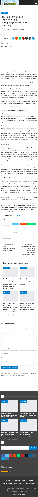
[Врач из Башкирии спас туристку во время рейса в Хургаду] (27, 272)
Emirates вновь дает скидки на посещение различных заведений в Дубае (28, 250)
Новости (4, 12)
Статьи (31, 480)
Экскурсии (17, 483)
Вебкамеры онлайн (29, 483)
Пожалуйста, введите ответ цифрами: (11, 358)
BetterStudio (23, 494)
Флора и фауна (8, 483)
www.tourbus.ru (17, 215)
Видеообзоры (16, 480)
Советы (24, 480)
